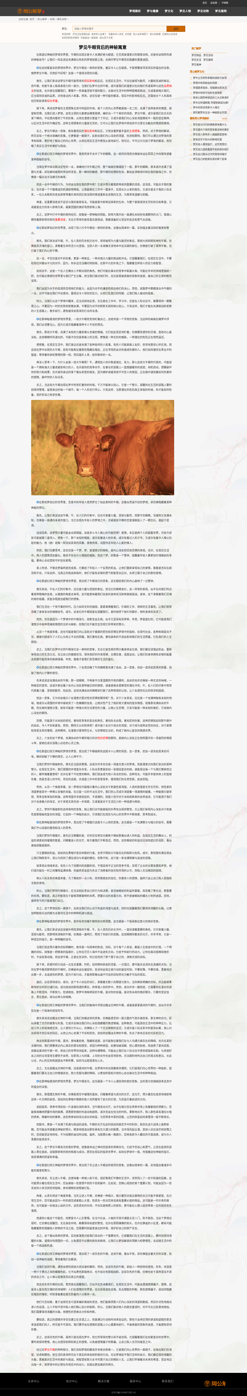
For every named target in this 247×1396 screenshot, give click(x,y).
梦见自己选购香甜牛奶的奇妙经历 (211, 149)
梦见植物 (221, 11)
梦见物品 (196, 55)
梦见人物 (185, 11)
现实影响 (89, 80)
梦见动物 (203, 11)
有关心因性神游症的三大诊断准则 (211, 97)
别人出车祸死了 (140, 34)
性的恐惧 (102, 738)
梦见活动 (208, 55)
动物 (52, 19)
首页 (205, 3)
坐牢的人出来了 (99, 34)
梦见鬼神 (196, 64)
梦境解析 (135, 11)
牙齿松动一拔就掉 (89, 38)
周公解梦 (42, 19)
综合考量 (52, 100)
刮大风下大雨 (106, 38)
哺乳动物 (62, 19)
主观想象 (134, 131)
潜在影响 (89, 131)
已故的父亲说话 (169, 34)
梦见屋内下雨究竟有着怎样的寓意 (211, 129)
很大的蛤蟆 (155, 34)
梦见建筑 (208, 60)
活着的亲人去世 (116, 34)
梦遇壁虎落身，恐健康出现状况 (210, 87)
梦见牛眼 (49, 1349)
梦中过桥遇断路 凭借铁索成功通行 (211, 102)
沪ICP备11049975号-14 (123, 1392)
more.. (225, 118)
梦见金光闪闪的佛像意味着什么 (210, 124)
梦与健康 (152, 11)
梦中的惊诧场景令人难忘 (206, 107)
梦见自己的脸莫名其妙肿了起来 (210, 159)
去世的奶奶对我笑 (70, 38)
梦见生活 (196, 60)
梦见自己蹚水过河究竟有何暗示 (210, 154)
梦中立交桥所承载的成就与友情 (210, 78)
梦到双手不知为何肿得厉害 (207, 139)
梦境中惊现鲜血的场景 (205, 83)
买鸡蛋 (128, 34)
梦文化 (169, 11)
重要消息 (60, 219)
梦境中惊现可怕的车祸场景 (207, 93)
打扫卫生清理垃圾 (81, 34)
